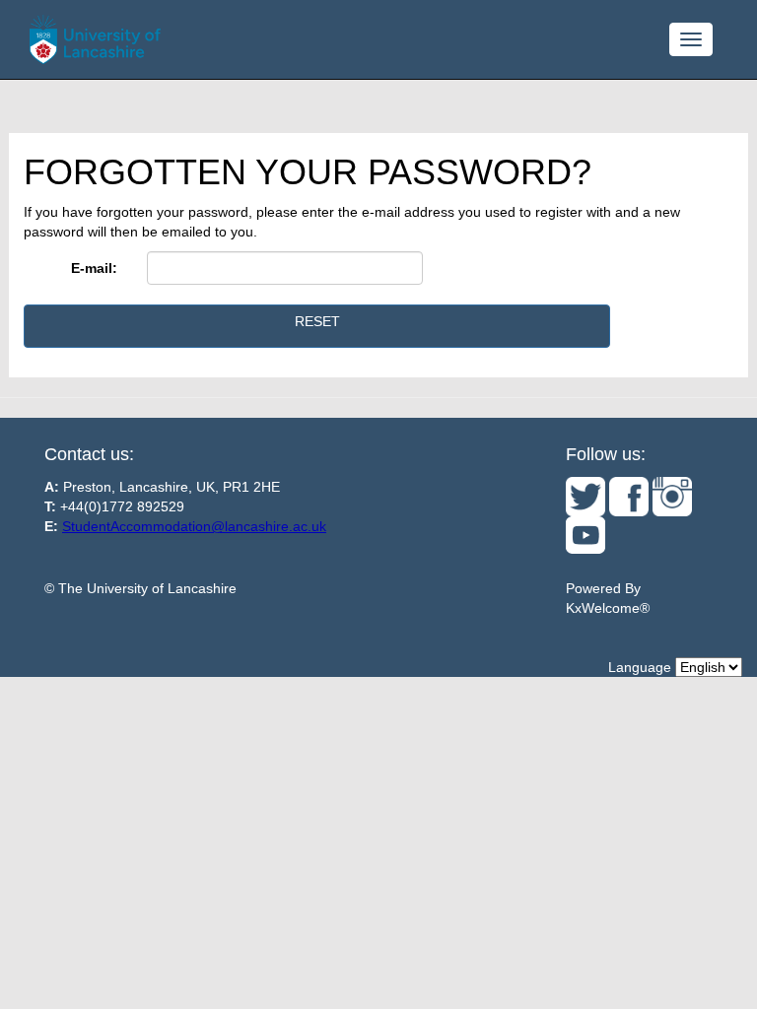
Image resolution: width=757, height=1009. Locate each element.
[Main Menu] (691, 39)
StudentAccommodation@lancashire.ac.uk (194, 526)
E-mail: (94, 268)
